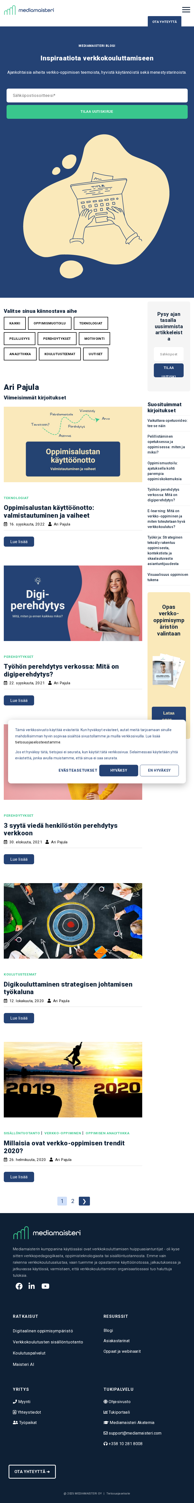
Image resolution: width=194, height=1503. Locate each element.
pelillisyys (19, 339)
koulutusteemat (59, 354)
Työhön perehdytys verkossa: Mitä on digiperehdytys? (163, 494)
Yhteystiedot (28, 1412)
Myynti (23, 1401)
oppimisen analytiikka (108, 1133)
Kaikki (14, 323)
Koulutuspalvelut (29, 1353)
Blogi (108, 1330)
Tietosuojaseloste (118, 1493)
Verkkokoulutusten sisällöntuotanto (48, 1341)
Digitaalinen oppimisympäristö (43, 1330)
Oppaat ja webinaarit (122, 1351)
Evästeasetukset (78, 770)
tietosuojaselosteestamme (37, 742)
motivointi (94, 339)
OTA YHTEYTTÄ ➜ (32, 1471)
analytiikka (20, 354)
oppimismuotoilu (50, 323)
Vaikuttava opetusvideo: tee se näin (168, 423)
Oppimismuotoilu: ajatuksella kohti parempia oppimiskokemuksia (165, 471)
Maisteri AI (23, 1364)
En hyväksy (159, 770)
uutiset (96, 354)
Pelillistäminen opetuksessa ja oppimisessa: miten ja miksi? (166, 444)
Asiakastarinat (117, 1340)
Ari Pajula (62, 524)
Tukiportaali (119, 1412)
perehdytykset (57, 339)
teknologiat (91, 323)
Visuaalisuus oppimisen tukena (168, 577)
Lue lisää (19, 541)
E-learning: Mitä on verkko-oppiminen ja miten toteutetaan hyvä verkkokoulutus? (166, 519)
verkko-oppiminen (62, 1133)
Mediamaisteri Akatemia (132, 1422)
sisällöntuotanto (22, 1133)
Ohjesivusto (119, 1401)
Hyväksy (118, 770)
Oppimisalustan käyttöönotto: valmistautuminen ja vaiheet (49, 511)
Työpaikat (27, 1422)
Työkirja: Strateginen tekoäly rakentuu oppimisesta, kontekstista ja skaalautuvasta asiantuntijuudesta (165, 550)
